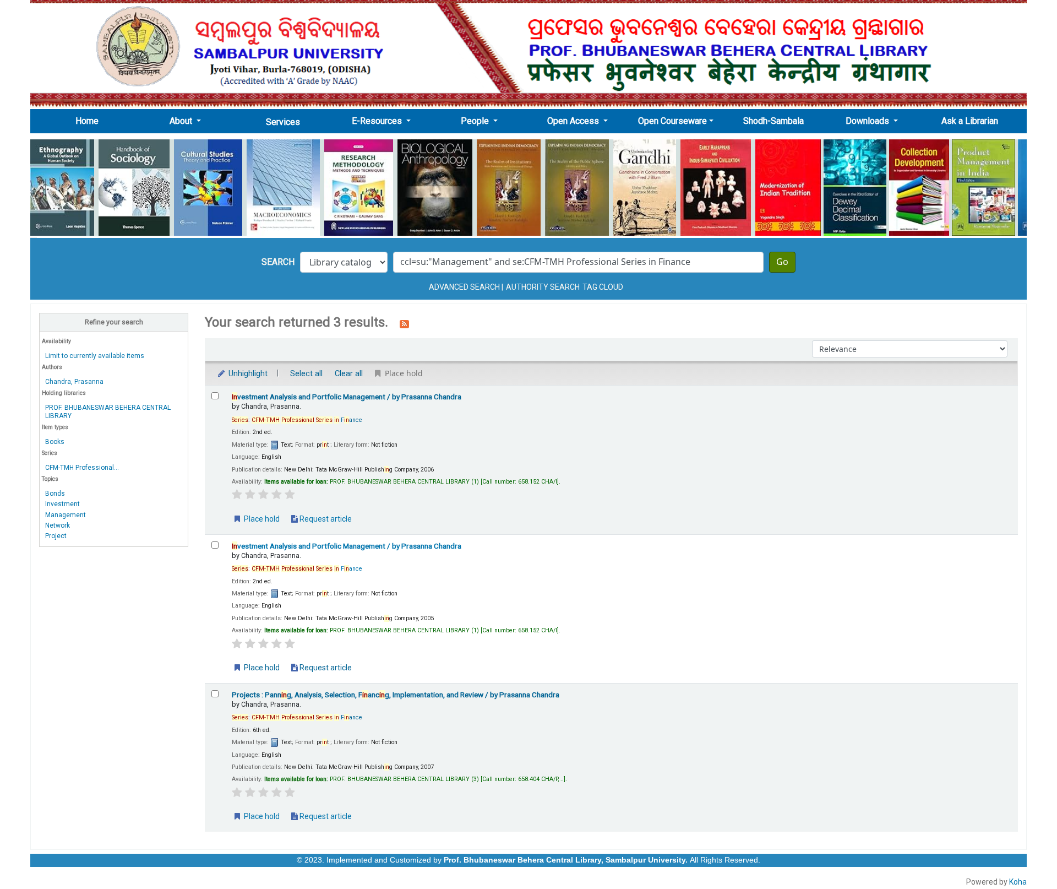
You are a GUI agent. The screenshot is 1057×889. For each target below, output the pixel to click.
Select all (306, 373)
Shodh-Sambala (773, 121)
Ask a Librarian (969, 121)
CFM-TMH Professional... (82, 467)
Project (56, 536)
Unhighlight (247, 373)
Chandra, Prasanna (74, 382)
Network (57, 525)
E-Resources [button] (378, 121)
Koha (1018, 881)
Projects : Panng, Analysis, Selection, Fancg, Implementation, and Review (395, 694)
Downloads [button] (868, 121)
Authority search (543, 287)
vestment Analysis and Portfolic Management (346, 396)
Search (278, 262)
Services (283, 122)
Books (54, 442)
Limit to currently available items (94, 356)
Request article (325, 518)
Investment (62, 504)
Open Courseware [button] (672, 121)
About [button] (182, 121)
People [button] (476, 121)
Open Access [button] (574, 121)
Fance (307, 420)
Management (65, 515)
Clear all (349, 373)
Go (782, 262)
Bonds (55, 493)
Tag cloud (602, 287)
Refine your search (114, 322)
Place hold (261, 518)
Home (90, 120)
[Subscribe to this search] (404, 323)
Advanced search (464, 287)
